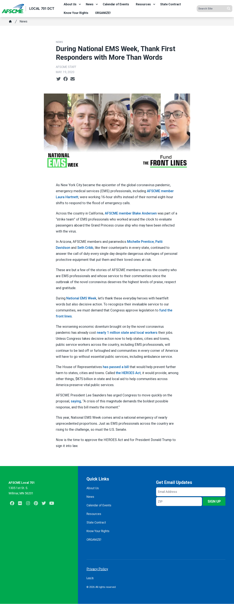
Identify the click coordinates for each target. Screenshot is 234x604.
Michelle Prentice (140, 242)
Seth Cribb (85, 248)
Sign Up (214, 501)
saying (76, 401)
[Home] (10, 21)
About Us (70, 4)
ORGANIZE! (103, 13)
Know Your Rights (76, 13)
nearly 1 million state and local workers (127, 332)
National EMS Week (81, 298)
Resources (143, 4)
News (89, 4)
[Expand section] (80, 4)
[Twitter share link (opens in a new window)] (58, 79)
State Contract (170, 4)
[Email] (72, 79)
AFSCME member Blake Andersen (131, 213)
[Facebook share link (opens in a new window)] (65, 79)
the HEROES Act (128, 373)
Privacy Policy (97, 569)
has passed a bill (116, 367)
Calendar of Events (116, 4)
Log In (90, 577)
